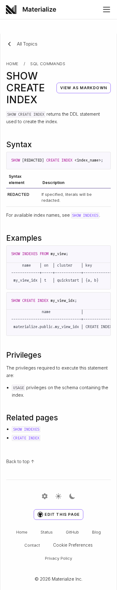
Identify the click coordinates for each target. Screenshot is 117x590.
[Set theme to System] (44, 497)
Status (47, 532)
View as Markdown (83, 87)
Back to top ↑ (20, 461)
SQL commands (47, 63)
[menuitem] (33, 9)
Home (12, 63)
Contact (32, 545)
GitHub (72, 532)
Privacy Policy (58, 558)
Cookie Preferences (73, 545)
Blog (96, 532)
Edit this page (62, 514)
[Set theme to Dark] (72, 497)
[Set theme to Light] (58, 497)
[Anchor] (37, 144)
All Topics (27, 44)
